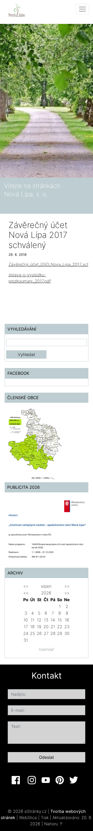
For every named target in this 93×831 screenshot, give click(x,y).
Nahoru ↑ (53, 823)
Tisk (45, 817)
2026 (46, 592)
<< (25, 586)
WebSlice (28, 817)
